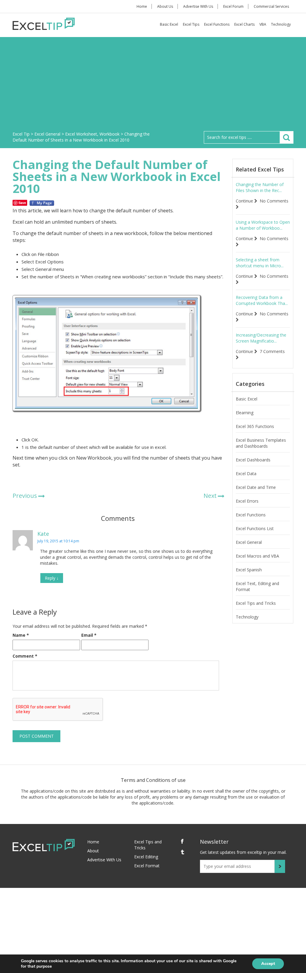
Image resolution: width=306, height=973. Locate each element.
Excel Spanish (249, 570)
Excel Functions (217, 24)
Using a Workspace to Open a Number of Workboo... (263, 225)
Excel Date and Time (256, 487)
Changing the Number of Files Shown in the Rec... (260, 187)
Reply (52, 578)
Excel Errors (247, 501)
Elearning (244, 412)
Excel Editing (146, 857)
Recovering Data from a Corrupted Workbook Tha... (262, 300)
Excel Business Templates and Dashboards (261, 443)
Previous (25, 496)
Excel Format (147, 865)
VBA (262, 24)
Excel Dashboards (253, 460)
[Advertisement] (153, 86)
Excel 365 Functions (255, 426)
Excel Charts (244, 24)
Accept (268, 963)
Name (21, 635)
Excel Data (246, 473)
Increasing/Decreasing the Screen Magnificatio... (261, 338)
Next (210, 496)
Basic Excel (169, 24)
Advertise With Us (198, 6)
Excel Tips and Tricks (256, 603)
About (93, 851)
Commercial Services (271, 6)
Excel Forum (233, 6)
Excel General (249, 542)
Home (142, 6)
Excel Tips (191, 24)
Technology (281, 24)
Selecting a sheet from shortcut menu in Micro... (260, 262)
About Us (165, 6)
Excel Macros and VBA (257, 556)
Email (89, 635)
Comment (25, 656)
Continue (245, 201)
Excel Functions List (255, 528)
